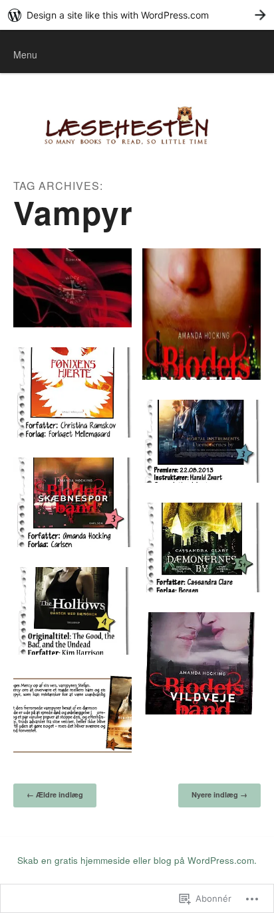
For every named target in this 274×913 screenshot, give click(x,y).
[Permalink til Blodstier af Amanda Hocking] (201, 314)
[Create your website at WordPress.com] (137, 15)
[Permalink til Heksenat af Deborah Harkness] (72, 287)
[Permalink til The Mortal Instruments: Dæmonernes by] (201, 441)
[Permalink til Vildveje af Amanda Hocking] (201, 663)
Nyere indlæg (219, 794)
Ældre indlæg (55, 794)
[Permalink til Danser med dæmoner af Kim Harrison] (72, 611)
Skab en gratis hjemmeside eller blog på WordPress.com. (137, 860)
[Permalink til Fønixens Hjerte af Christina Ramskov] (72, 392)
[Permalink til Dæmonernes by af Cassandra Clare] (201, 548)
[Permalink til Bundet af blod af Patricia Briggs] (72, 714)
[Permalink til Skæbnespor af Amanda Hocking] (72, 502)
